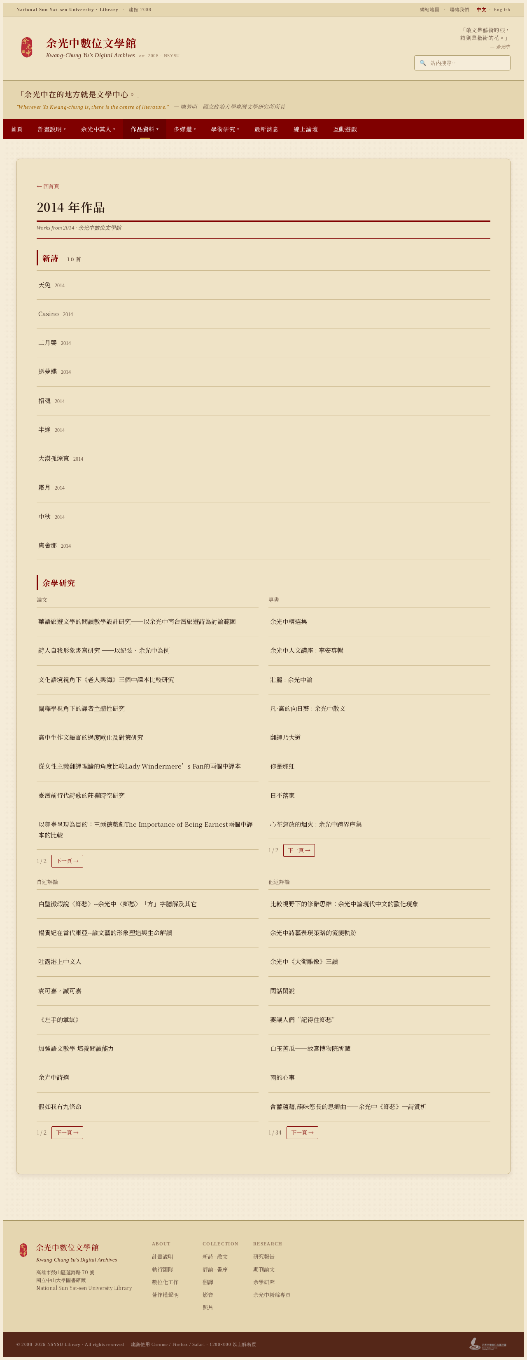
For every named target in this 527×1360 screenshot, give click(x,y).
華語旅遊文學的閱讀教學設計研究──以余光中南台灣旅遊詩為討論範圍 (137, 621)
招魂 (51, 400)
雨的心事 (282, 1077)
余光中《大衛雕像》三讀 (304, 961)
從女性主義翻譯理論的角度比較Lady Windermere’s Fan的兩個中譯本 (139, 766)
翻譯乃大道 (285, 737)
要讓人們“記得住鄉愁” (304, 1019)
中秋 (51, 516)
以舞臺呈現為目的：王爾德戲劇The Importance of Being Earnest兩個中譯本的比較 (145, 829)
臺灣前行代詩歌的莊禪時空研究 (81, 795)
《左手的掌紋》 (60, 1019)
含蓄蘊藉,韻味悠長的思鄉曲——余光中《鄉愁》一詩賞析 (348, 1106)
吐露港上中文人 (60, 961)
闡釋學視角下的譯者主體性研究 (81, 708)
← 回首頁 (48, 186)
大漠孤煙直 (60, 458)
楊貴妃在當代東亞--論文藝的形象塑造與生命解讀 (105, 932)
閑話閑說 (282, 990)
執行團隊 (162, 1269)
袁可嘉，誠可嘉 (60, 990)
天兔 (51, 284)
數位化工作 (165, 1282)
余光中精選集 (288, 621)
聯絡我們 (460, 9)
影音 (208, 1295)
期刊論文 (264, 1269)
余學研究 (264, 1282)
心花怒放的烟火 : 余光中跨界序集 (316, 824)
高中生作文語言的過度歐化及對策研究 (90, 737)
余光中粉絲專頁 (272, 1295)
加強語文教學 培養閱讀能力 (76, 1048)
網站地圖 (430, 9)
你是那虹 (282, 766)
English (502, 9)
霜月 (51, 487)
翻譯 (208, 1282)
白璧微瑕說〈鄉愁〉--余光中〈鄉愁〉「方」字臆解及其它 (117, 903)
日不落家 (282, 795)
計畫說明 (162, 1256)
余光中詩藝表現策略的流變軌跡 (313, 932)
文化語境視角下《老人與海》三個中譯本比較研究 (106, 679)
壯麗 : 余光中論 (291, 679)
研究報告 (264, 1256)
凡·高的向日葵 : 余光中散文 (307, 708)
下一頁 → (67, 861)
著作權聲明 (165, 1295)
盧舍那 (54, 545)
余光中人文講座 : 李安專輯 (306, 650)
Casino (55, 313)
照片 (208, 1307)
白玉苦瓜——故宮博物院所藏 (310, 1048)
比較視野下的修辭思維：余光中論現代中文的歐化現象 (344, 903)
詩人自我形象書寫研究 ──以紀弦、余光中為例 (104, 650)
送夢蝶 (54, 371)
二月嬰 (54, 342)
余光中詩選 (53, 1077)
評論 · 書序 (215, 1269)
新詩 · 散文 (215, 1256)
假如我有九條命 (60, 1106)
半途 (51, 429)
